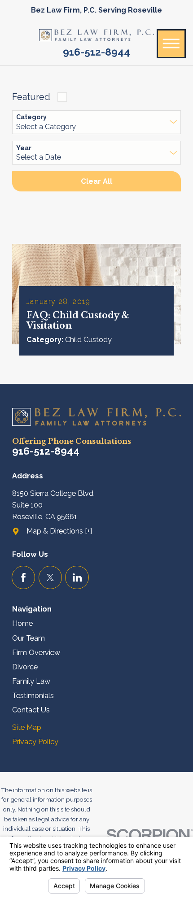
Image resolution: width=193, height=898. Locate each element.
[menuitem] (96, 623)
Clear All (96, 181)
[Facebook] (23, 578)
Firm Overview (36, 652)
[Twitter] (50, 578)
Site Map (26, 727)
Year (23, 148)
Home (22, 623)
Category (31, 117)
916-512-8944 (96, 52)
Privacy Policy (35, 741)
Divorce (25, 667)
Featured (31, 96)
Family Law (31, 681)
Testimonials (33, 695)
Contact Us (31, 710)
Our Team (28, 638)
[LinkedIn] (77, 578)
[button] (171, 43)
